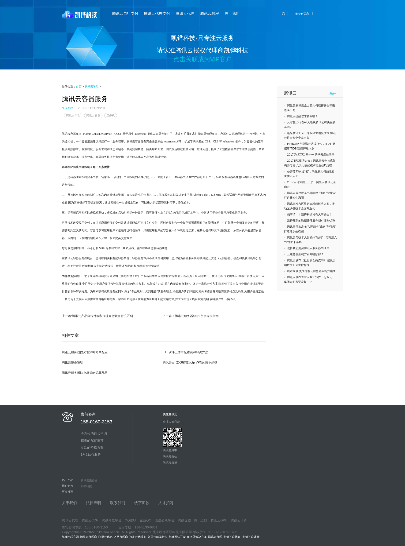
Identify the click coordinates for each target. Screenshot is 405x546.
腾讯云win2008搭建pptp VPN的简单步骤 (190, 362)
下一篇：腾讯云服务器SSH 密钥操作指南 (191, 316)
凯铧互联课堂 (252, 537)
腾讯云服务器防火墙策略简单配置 (85, 352)
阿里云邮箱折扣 (157, 537)
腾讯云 (290, 93)
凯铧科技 (86, 486)
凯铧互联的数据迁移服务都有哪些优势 (311, 220)
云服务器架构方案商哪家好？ (305, 254)
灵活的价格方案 (92, 447)
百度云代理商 (137, 537)
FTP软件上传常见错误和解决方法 (185, 352)
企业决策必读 (171, 421)
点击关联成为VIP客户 (202, 59)
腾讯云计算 (239, 520)
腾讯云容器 (93, 115)
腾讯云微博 (170, 462)
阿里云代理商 (88, 537)
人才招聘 (165, 503)
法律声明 (93, 503)
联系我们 (117, 503)
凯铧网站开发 (177, 537)
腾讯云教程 (209, 13)
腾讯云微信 (170, 456)
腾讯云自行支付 (125, 13)
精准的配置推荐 (92, 440)
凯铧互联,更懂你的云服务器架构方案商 (311, 271)
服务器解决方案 (197, 537)
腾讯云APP (170, 450)
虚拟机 (110, 115)
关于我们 (232, 13)
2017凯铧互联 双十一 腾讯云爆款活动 (310, 154)
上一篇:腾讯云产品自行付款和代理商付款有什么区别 (97, 316)
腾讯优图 (184, 520)
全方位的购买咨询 (94, 433)
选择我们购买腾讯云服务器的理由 (308, 248)
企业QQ (145, 520)
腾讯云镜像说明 (72, 362)
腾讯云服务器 (89, 480)
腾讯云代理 (185, 13)
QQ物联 (130, 520)
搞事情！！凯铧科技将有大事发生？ (309, 214)
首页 (79, 86)
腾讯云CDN (90, 520)
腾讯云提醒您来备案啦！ (302, 116)
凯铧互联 (67, 108)
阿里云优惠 (105, 537)
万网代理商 (121, 537)
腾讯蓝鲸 (200, 520)
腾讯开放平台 (111, 520)
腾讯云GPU (218, 520)
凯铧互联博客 (233, 537)
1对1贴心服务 (91, 454)
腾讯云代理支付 (157, 13)
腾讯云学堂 (92, 86)
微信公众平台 (164, 520)
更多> (333, 93)
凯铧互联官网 (70, 537)
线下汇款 (141, 503)
